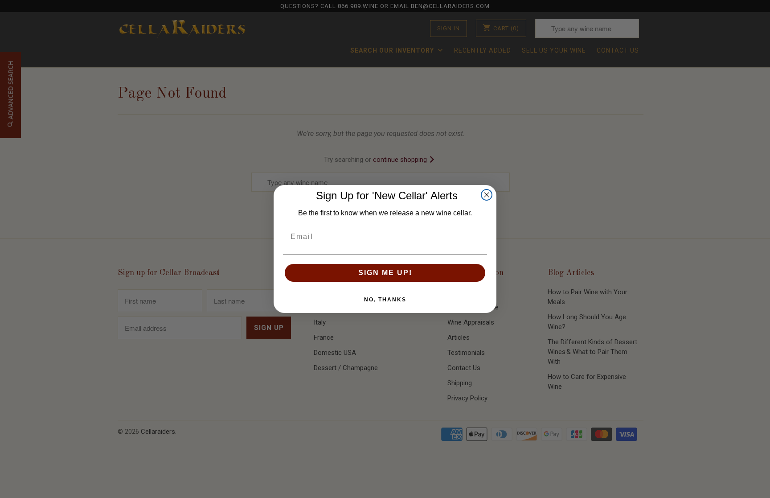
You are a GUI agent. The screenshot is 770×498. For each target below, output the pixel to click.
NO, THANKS (385, 299)
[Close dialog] (486, 194)
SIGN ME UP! (385, 272)
